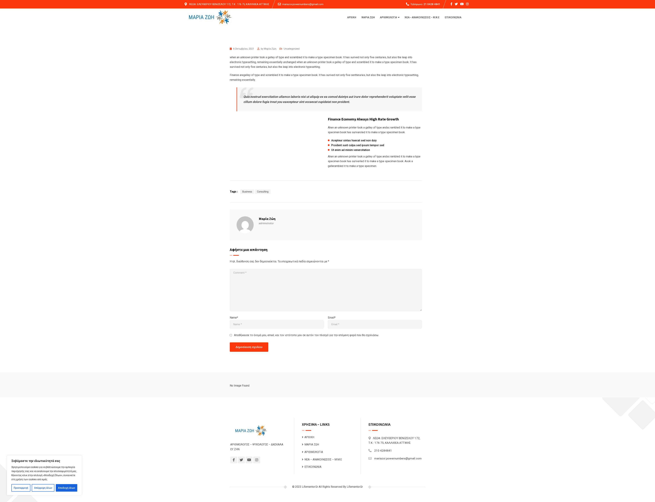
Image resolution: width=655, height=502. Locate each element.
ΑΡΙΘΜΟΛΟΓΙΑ (388, 17)
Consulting (262, 191)
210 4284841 (383, 450)
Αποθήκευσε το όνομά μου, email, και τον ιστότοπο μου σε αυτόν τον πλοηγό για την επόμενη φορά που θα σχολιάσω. (306, 335)
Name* (234, 317)
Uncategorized (292, 48)
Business (247, 191)
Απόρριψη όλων (43, 487)
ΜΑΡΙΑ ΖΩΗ (368, 17)
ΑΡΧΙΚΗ (351, 17)
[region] (44, 475)
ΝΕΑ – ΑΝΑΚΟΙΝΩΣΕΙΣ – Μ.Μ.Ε (422, 17)
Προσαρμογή (21, 487)
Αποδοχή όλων (66, 487)
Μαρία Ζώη (270, 48)
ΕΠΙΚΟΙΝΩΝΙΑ (453, 17)
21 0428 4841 (432, 4)
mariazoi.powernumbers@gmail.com (302, 4)
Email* (332, 317)
